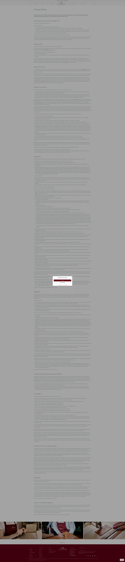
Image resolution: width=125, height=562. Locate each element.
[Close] (71, 277)
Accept (62, 280)
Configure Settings (62, 282)
